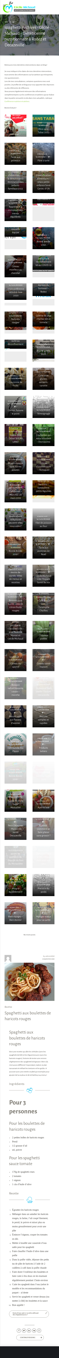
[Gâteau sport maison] (43, 660)
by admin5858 (48, 956)
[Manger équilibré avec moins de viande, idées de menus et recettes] (15, 576)
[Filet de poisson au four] (43, 519)
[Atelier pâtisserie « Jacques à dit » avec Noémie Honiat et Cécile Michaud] (15, 632)
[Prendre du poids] (43, 885)
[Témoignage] (43, 407)
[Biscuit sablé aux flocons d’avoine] (15, 716)
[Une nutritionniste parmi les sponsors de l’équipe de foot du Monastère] (15, 857)
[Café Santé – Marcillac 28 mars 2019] (15, 491)
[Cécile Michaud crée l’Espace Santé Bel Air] (43, 576)
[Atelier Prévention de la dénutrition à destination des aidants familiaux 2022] (15, 182)
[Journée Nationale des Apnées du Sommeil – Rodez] (43, 289)
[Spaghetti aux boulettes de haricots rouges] (15, 319)
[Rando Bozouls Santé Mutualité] (15, 801)
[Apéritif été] (43, 801)
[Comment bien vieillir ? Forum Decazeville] (43, 688)
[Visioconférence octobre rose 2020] (15, 291)
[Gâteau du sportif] (15, 660)
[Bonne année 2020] (43, 349)
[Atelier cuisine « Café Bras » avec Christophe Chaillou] (43, 604)
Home (6, 22)
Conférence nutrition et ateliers (17, 101)
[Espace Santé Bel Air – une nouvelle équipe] (15, 232)
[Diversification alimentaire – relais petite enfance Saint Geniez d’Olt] (43, 182)
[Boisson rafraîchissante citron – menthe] (15, 688)
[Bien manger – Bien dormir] (15, 913)
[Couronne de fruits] (15, 379)
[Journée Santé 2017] (43, 773)
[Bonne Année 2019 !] (15, 548)
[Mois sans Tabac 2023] (43, 126)
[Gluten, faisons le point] (15, 407)
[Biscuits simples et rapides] (43, 716)
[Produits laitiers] (43, 744)
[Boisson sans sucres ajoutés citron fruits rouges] (15, 604)
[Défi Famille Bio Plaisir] (15, 744)
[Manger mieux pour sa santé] (43, 913)
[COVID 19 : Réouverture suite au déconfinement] (15, 344)
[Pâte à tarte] (43, 154)
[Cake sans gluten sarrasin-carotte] (43, 379)
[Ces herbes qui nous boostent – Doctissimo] (43, 435)
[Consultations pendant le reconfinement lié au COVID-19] (43, 262)
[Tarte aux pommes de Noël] (43, 548)
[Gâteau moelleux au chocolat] (15, 266)
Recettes (8, 1007)
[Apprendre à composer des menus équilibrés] (15, 210)
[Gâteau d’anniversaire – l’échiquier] (43, 463)
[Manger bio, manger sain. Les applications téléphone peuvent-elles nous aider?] (15, 519)
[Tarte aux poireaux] (15, 154)
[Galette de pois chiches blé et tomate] (43, 319)
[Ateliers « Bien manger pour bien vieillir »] (43, 201)
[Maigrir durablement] (15, 885)
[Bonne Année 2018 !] (15, 773)
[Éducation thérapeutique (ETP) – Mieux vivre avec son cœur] (43, 857)
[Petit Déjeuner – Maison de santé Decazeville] (15, 829)
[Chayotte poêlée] (43, 632)
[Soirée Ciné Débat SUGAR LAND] (15, 435)
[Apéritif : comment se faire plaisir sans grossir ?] (43, 829)
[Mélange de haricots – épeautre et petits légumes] (43, 487)
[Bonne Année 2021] (43, 238)
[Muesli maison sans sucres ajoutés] (15, 463)
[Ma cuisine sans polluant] (15, 131)
